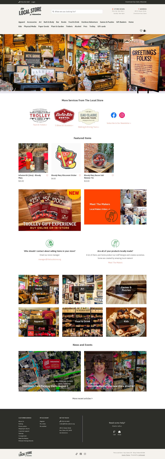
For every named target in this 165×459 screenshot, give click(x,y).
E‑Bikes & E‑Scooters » (64, 125)
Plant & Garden (57, 26)
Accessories (32, 22)
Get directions (63, 433)
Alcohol (78, 26)
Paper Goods (43, 26)
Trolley (92, 26)
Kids (20, 26)
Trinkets (69, 26)
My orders (43, 424)
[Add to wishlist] (47, 175)
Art (40, 22)
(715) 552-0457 (65, 421)
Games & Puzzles (107, 22)
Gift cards (102, 26)
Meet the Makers (23, 438)
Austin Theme (126, 455)
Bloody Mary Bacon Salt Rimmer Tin (94, 176)
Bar (57, 22)
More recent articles (82, 398)
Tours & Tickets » (40, 125)
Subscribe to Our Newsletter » (119, 123)
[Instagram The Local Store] (85, 454)
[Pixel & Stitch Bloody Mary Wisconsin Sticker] (66, 158)
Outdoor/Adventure (89, 22)
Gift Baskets (121, 22)
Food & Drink (74, 22)
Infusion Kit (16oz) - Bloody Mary (30, 176)
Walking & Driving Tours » (88, 127)
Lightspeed (141, 455)
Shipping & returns (24, 428)
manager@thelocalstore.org (49, 259)
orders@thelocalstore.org (67, 424)
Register (42, 421)
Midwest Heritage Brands (26, 441)
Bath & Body (49, 22)
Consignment (23, 436)
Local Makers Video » (99, 209)
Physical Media (30, 26)
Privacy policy (23, 426)
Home (131, 22)
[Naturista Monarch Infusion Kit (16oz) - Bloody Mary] (33, 158)
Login (33, 2)
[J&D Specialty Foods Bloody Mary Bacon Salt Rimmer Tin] (99, 158)
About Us (21, 421)
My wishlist (43, 426)
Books (63, 22)
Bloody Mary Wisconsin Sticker (64, 175)
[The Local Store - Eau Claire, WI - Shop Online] (33, 11)
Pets (85, 26)
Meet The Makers (115, 263)
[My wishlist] (141, 31)
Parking (21, 424)
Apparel (22, 22)
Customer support (24, 431)
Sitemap (21, 433)
